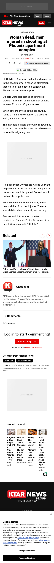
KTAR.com (22, 286)
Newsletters (26, 360)
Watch (38, 16)
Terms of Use (23, 538)
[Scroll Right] (49, 235)
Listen (47, 16)
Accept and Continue (27, 558)
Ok (51, 514)
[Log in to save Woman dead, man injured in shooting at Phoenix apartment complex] (20, 63)
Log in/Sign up (9, 365)
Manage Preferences (27, 551)
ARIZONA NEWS (27, 32)
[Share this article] (14, 63)
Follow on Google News (38, 63)
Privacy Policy (34, 538)
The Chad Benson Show (20, 16)
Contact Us (27, 510)
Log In (41, 23)
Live (6, 16)
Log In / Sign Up (27, 341)
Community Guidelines (33, 347)
